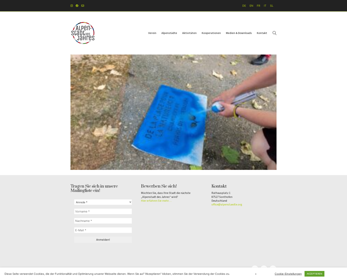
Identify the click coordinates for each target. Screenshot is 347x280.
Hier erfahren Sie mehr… (156, 201)
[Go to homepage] (83, 33)
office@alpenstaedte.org (226, 205)
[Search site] (275, 33)
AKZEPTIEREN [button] (314, 273)
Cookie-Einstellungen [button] (288, 273)
